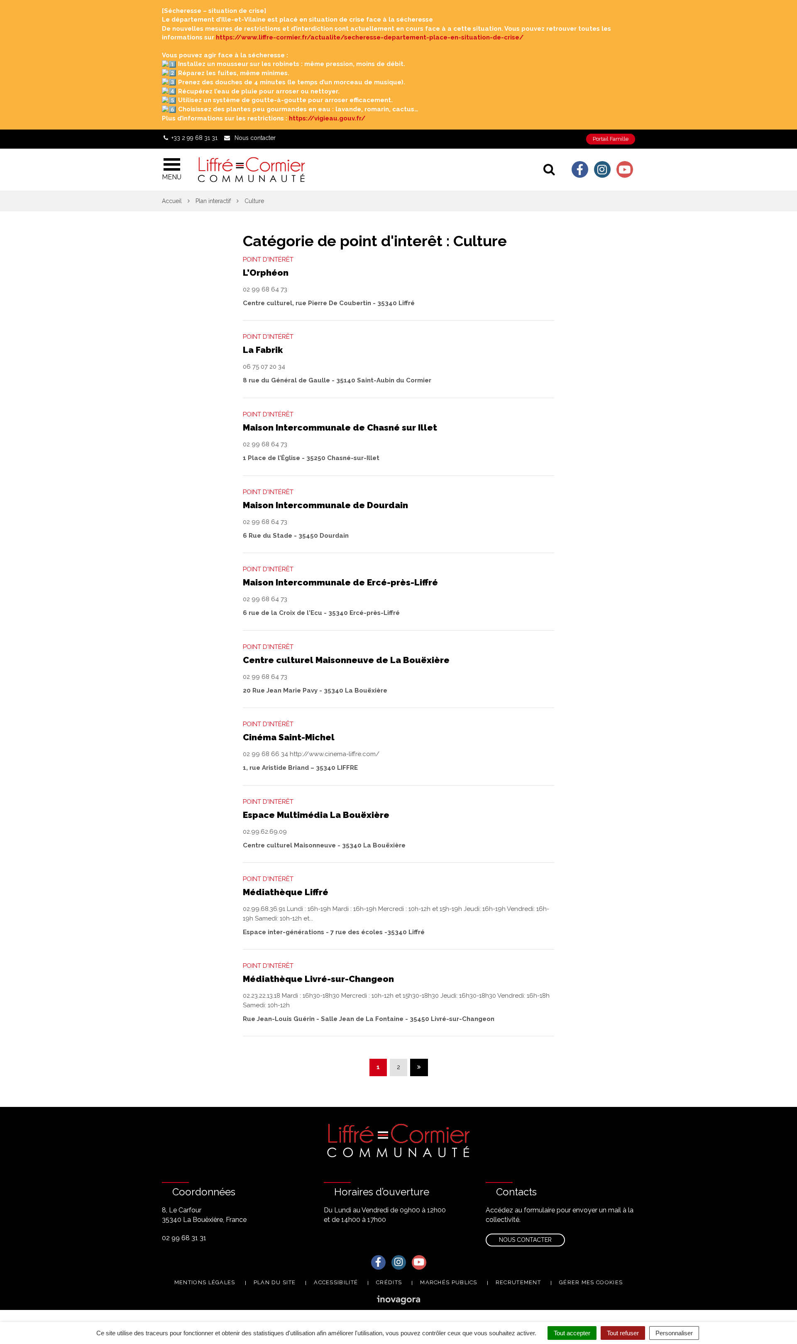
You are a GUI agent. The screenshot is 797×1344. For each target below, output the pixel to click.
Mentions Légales (204, 1282)
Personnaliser (674, 1333)
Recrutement (518, 1282)
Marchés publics (448, 1282)
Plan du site (275, 1282)
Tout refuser (623, 1333)
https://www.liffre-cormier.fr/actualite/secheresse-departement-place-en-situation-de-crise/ (369, 37)
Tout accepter (572, 1333)
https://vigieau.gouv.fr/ (327, 118)
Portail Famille (610, 139)
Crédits (389, 1282)
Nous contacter (525, 1239)
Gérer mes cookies (591, 1282)
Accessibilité (336, 1282)
